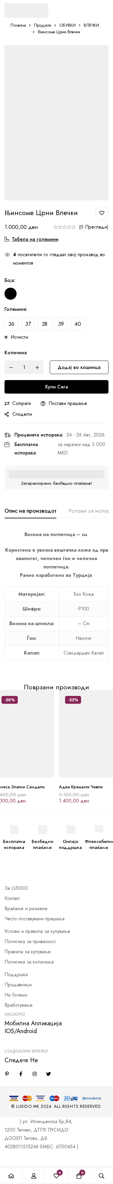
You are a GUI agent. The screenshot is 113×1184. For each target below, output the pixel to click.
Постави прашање (68, 403)
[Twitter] (48, 1074)
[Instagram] (34, 1074)
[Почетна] (11, 1176)
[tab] (30, 511)
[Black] (10, 293)
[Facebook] (20, 1074)
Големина (16, 309)
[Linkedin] (7, 1074)
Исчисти (19, 337)
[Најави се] (34, 1176)
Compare (21, 403)
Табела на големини (35, 239)
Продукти (42, 25)
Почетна (18, 25)
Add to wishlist (101, 213)
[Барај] (101, 1176)
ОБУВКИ (67, 25)
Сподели (22, 414)
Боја (10, 280)
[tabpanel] (56, 599)
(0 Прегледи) (93, 226)
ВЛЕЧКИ (91, 25)
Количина (16, 352)
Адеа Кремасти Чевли (81, 787)
